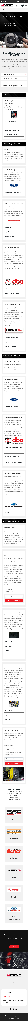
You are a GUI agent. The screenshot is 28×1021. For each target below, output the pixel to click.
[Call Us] (19, 6)
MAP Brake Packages (8, 74)
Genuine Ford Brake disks (12, 406)
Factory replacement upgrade (13, 447)
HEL (6, 715)
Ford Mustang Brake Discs (10, 82)
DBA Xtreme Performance (12, 293)
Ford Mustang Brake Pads (9, 78)
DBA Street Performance (12, 288)
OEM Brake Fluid (9, 642)
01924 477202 (7, 996)
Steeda (7, 512)
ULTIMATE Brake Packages (12, 135)
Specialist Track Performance (13, 462)
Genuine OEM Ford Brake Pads (13, 192)
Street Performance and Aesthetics (12, 457)
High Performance (10, 232)
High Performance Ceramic (12, 342)
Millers (7, 655)
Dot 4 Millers (8, 646)
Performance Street (10, 451)
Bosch (7, 650)
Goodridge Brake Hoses (11, 711)
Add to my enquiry (14, 600)
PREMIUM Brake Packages (12, 130)
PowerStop (8, 719)
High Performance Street (12, 337)
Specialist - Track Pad (11, 236)
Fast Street (8, 227)
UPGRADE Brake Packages (12, 126)
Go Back (5, 9)
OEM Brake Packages (11, 121)
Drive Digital (16, 1018)
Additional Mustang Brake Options (12, 86)
